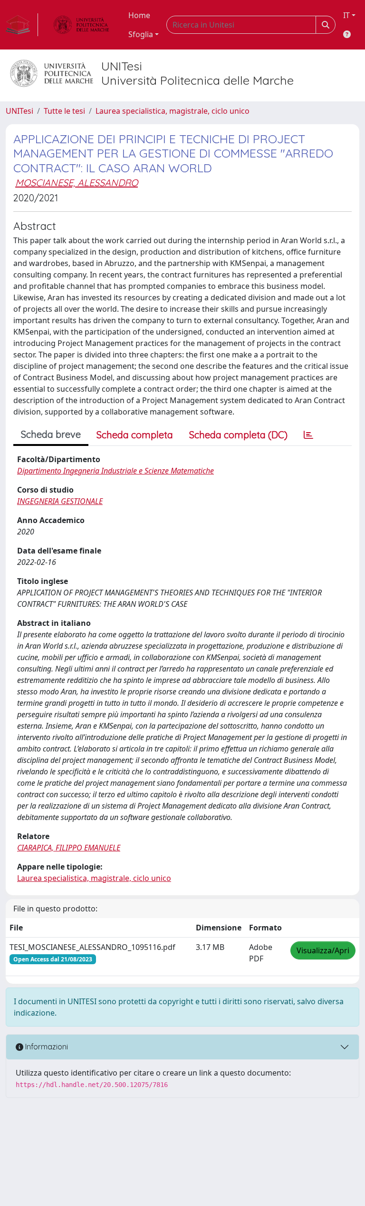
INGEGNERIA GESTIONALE (60, 501)
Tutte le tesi (64, 111)
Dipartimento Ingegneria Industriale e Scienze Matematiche (115, 470)
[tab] (308, 435)
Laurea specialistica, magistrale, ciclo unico (173, 111)
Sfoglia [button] (140, 34)
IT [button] (346, 15)
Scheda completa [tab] (134, 435)
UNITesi (19, 111)
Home (139, 15)
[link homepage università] (81, 24)
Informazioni (45, 1046)
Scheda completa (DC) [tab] (238, 435)
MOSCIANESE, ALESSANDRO (76, 182)
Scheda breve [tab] (51, 434)
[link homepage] (22, 24)
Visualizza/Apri (323, 950)
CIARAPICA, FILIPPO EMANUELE (68, 847)
